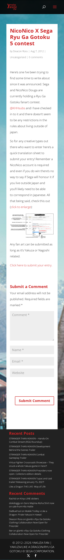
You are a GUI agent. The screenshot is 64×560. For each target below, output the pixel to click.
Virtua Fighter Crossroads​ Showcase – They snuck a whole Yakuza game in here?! (31, 464)
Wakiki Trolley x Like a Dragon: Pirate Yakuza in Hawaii (28, 512)
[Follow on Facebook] (35, 555)
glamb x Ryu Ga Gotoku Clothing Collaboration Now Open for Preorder (29, 523)
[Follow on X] (28, 555)
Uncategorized (18, 57)
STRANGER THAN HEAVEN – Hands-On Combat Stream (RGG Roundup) (29, 440)
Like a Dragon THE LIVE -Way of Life (27, 486)
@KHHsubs (17, 108)
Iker (11, 530)
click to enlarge (21, 207)
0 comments (36, 57)
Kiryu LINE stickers (29, 498)
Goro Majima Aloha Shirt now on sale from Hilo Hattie (31, 505)
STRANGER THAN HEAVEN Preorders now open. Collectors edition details (30, 472)
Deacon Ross (20, 51)
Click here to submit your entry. (31, 265)
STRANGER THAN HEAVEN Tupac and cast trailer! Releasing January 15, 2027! (30, 480)
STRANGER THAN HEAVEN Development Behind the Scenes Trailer (29, 448)
